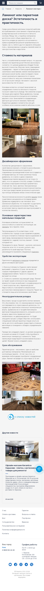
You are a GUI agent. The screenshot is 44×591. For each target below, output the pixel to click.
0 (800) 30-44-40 (8, 550)
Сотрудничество (8, 522)
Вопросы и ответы (28, 514)
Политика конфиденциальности (13, 530)
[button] (39, 469)
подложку (35, 252)
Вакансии (25, 522)
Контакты (5, 533)
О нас (4, 510)
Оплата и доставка (8, 514)
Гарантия (25, 510)
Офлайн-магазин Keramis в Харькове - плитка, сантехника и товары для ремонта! (21, 468)
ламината (5, 227)
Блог (3, 518)
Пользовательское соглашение (13, 526)
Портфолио (26, 518)
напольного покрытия (20, 260)
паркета (34, 197)
